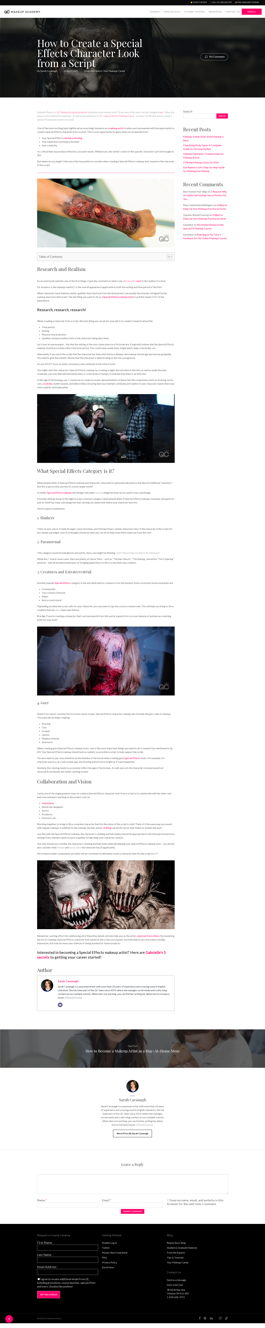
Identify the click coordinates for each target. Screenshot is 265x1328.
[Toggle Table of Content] (168, 256)
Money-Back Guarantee (114, 1252)
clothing (107, 827)
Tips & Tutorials (175, 1257)
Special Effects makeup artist (118, 296)
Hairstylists (48, 803)
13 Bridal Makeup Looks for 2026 (201, 162)
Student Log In (109, 1242)
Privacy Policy (109, 1262)
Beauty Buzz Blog (176, 1242)
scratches (47, 383)
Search (187, 111)
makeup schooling (72, 137)
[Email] (60, 1005)
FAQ (104, 1257)
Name (42, 1200)
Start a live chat (175, 1284)
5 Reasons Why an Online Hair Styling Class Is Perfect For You (205, 195)
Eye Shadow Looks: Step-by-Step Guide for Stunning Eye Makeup (204, 169)
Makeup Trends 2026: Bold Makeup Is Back (203, 138)
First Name (44, 1242)
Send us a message (176, 1279)
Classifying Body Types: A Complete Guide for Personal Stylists (202, 147)
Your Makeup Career (114, 70)
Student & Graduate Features (182, 1247)
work (132, 280)
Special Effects (62, 582)
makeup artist (116, 128)
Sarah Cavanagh (48, 70)
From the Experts (93, 70)
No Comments (217, 56)
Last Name (44, 1254)
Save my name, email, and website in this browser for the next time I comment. (195, 1202)
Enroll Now (108, 1267)
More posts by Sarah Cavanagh (132, 1133)
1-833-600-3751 (176, 1297)
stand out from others (148, 935)
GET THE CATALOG (48, 1295)
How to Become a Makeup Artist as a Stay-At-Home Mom (132, 1048)
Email (106, 1200)
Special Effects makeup (59, 492)
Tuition (105, 1247)
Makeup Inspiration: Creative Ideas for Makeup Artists (203, 155)
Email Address (47, 1267)
